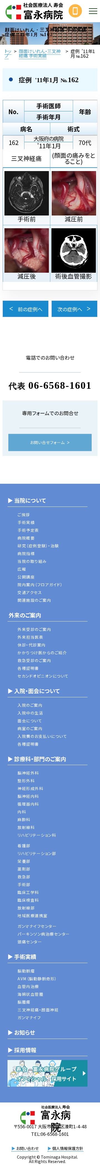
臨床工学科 (28, 892)
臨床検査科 (28, 900)
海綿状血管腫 (30, 994)
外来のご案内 (24, 615)
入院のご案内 (30, 705)
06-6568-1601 (60, 385)
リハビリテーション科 (37, 835)
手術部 (24, 884)
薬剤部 (24, 869)
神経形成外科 (30, 788)
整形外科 (26, 780)
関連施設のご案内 (34, 600)
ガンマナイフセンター (37, 926)
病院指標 (26, 553)
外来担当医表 (30, 637)
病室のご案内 (30, 728)
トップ (7, 53)
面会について (30, 720)
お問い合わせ (25, 1148)
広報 (22, 569)
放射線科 (26, 827)
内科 (22, 811)
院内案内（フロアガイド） (40, 584)
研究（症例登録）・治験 (38, 545)
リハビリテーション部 (37, 853)
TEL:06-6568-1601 (50, 1134)
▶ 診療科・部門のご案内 (37, 759)
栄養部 (24, 861)
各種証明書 (28, 668)
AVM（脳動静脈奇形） (37, 978)
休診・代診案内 (32, 645)
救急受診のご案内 (34, 660)
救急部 (24, 876)
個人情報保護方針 (65, 1148)
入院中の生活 (30, 713)
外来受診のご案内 (34, 629)
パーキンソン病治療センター (44, 934)
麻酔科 (24, 819)
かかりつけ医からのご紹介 (42, 652)
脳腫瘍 (24, 1002)
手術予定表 (28, 530)
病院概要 (26, 538)
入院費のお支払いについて (42, 736)
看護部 (24, 845)
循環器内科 (28, 804)
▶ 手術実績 (22, 957)
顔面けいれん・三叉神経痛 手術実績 (40, 53)
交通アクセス (30, 592)
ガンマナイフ (29, 1017)
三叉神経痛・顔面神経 (38, 1009)
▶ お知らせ (21, 1032)
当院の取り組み (32, 561)
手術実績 (26, 522)
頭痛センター (30, 941)
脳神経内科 (28, 796)
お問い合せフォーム (47, 442)
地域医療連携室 (33, 915)
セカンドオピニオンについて (43, 676)
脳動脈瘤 (26, 971)
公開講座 (26, 577)
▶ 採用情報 (22, 1050)
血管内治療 (28, 986)
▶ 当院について (27, 500)
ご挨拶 (24, 514)
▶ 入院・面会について (34, 691)
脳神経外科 (28, 773)
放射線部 (26, 908)
